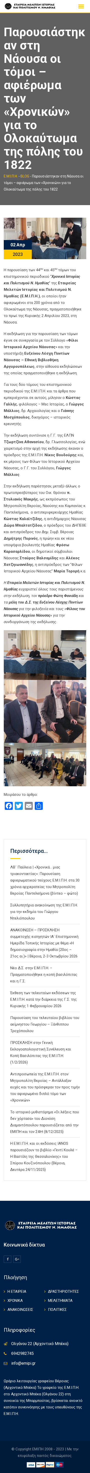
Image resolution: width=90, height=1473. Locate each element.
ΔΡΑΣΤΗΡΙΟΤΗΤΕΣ (63, 1291)
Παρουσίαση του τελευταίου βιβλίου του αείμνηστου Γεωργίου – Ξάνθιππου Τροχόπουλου (44, 1024)
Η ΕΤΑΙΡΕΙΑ (17, 1291)
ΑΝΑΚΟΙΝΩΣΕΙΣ (20, 1309)
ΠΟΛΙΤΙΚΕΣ (57, 1309)
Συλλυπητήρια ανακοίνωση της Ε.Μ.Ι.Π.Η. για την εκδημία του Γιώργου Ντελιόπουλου (44, 911)
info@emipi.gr (23, 1363)
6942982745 (22, 1353)
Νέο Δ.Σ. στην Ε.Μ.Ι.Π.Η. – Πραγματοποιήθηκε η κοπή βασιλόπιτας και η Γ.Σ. (43, 974)
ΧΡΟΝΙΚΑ (15, 1300)
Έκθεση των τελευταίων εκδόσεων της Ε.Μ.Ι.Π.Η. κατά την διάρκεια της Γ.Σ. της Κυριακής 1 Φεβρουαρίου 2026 (43, 999)
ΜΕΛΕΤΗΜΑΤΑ (60, 1300)
